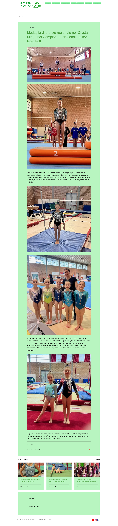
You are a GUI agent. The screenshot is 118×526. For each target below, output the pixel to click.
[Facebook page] (98, 520)
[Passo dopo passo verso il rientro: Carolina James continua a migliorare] (59, 470)
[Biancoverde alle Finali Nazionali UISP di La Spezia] (87, 470)
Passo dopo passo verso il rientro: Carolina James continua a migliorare (58, 480)
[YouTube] (93, 520)
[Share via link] (32, 444)
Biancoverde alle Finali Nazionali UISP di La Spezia (86, 480)
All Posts (20, 16)
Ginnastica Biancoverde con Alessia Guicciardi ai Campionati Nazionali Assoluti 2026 (30, 480)
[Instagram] (96, 520)
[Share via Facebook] (28, 444)
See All (98, 459)
